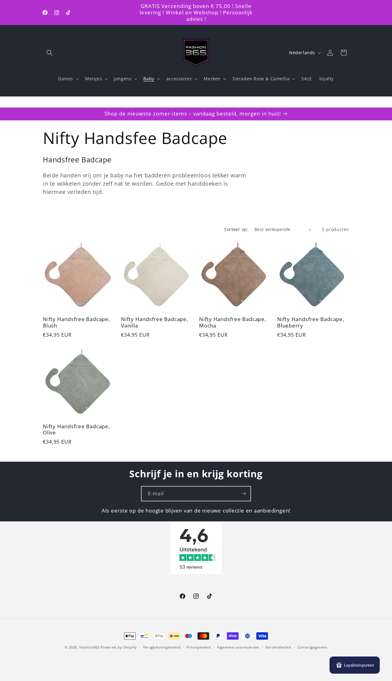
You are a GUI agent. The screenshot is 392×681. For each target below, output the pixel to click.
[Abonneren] (243, 493)
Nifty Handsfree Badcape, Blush (76, 322)
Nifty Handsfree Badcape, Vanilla (154, 322)
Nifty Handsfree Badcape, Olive (76, 429)
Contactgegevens (312, 647)
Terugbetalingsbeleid (162, 647)
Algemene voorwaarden (238, 647)
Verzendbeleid (278, 647)
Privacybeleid (199, 647)
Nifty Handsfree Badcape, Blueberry (310, 322)
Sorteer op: (236, 229)
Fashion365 (89, 647)
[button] (49, 52)
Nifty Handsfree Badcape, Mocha (232, 322)
